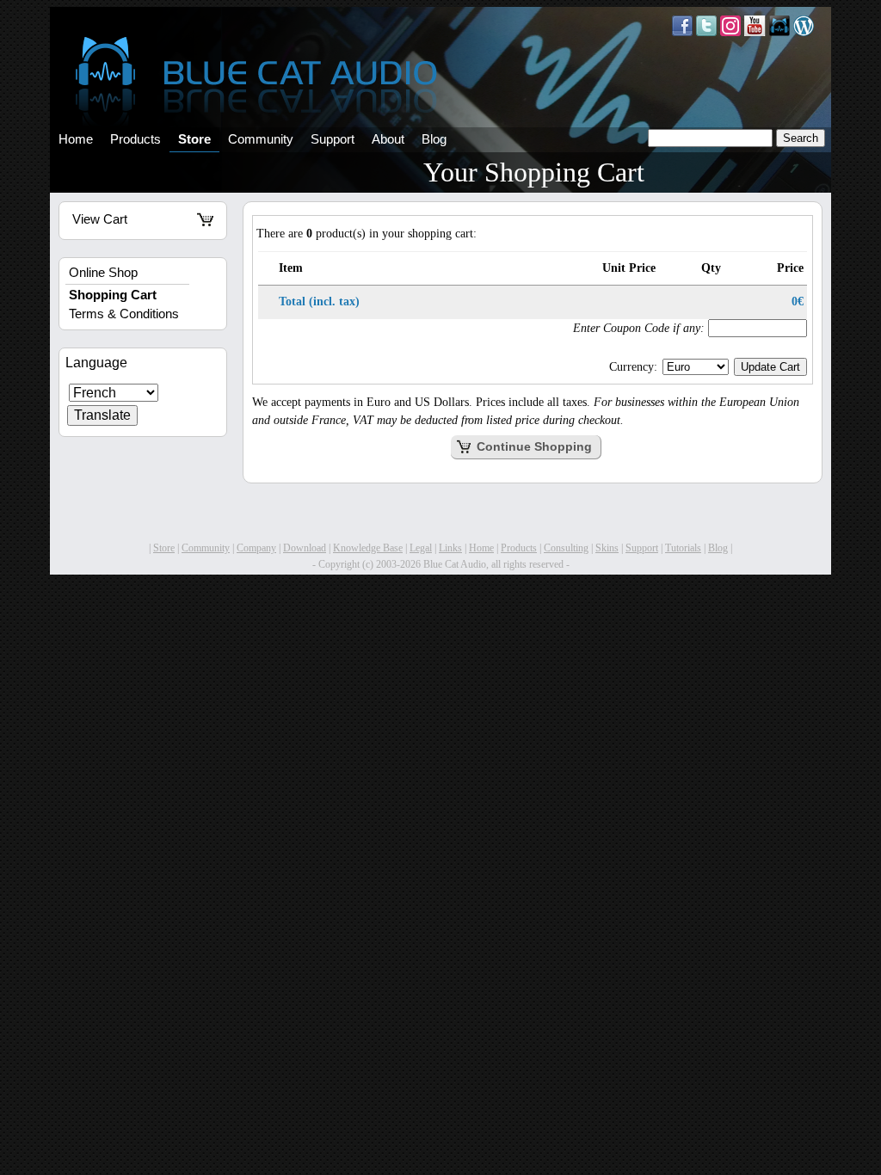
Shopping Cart (113, 295)
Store (194, 139)
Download (304, 548)
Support (332, 139)
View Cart (99, 219)
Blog (434, 139)
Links (450, 548)
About (388, 139)
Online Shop (103, 273)
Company (256, 548)
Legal (421, 548)
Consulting (566, 548)
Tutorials (683, 548)
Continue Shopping (532, 446)
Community (260, 139)
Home (76, 139)
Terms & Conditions (124, 314)
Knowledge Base (368, 548)
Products (135, 139)
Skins (607, 548)
